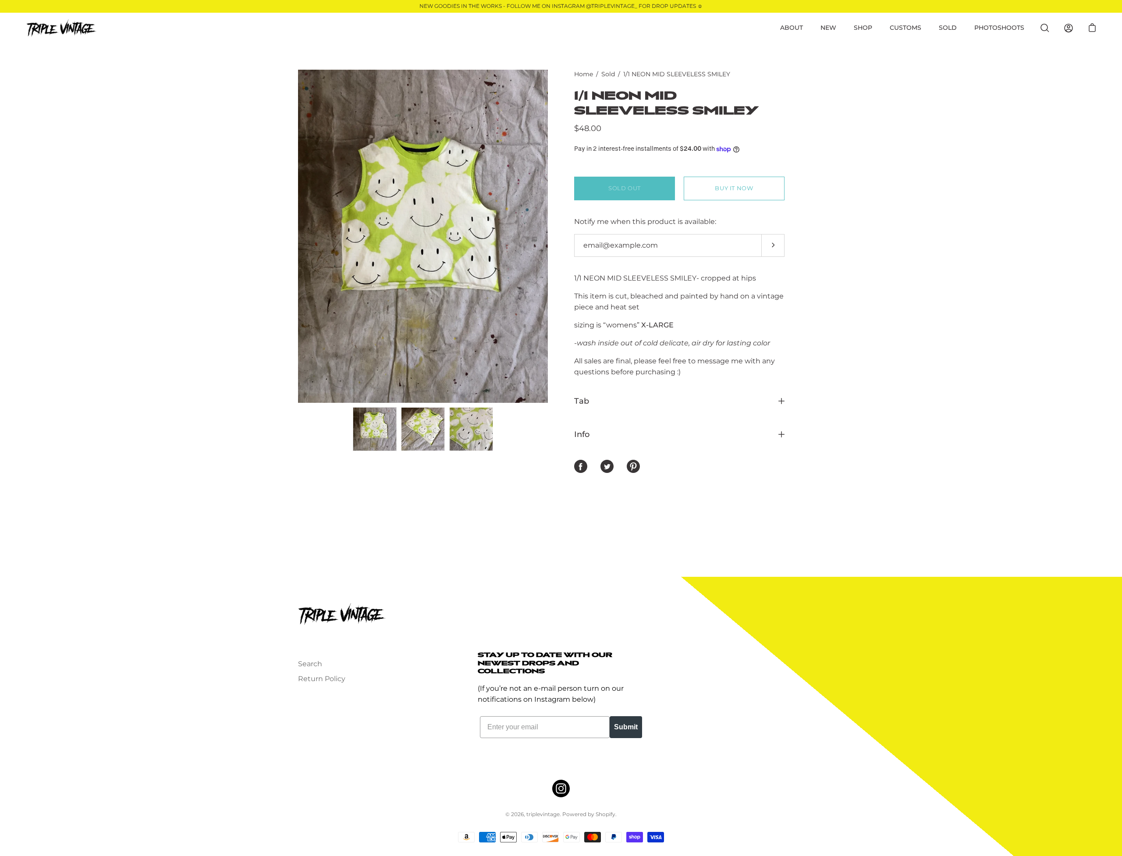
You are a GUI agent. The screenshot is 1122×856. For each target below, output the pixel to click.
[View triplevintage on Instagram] (561, 788)
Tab (581, 400)
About (791, 27)
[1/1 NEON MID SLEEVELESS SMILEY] (375, 429)
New (828, 27)
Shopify (605, 814)
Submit (626, 727)
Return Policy (321, 679)
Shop (863, 27)
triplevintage (543, 814)
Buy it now (734, 188)
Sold (948, 27)
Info (581, 434)
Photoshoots (999, 27)
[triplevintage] (61, 28)
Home (583, 74)
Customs (905, 27)
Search (310, 664)
